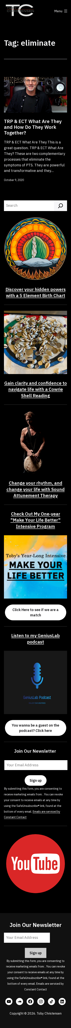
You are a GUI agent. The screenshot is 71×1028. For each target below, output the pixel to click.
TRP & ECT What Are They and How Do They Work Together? (33, 127)
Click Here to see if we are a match (35, 612)
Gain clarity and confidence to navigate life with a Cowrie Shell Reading (35, 389)
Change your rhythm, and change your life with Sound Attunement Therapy (36, 489)
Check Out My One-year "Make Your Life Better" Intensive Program (35, 520)
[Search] (60, 205)
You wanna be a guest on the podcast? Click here (35, 728)
